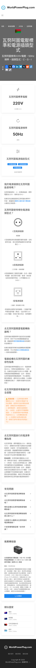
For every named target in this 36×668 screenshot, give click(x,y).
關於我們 (10, 654)
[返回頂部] (29, 662)
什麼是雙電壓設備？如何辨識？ (14, 528)
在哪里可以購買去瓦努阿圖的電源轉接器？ (15, 521)
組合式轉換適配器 (23, 350)
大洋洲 (21, 26)
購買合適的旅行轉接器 (22, 201)
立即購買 (19, 596)
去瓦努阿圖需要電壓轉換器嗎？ (14, 501)
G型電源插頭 (23, 164)
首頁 (2, 26)
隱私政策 (25, 654)
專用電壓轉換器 (19, 341)
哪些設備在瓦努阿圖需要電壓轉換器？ (15, 508)
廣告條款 (18, 654)
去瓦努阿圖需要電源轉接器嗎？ (14, 495)
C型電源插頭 (12, 164)
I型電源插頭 (17, 167)
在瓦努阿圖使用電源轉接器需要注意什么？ (15, 514)
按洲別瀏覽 (11, 26)
